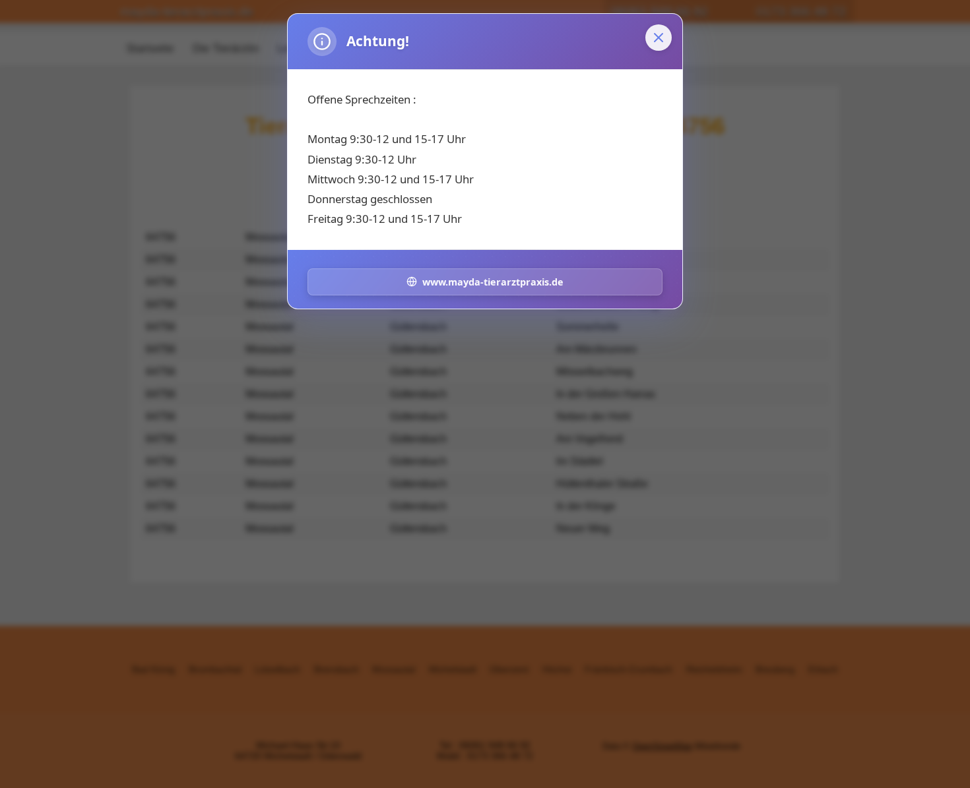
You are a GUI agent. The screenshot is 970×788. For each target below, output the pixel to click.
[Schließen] (658, 37)
